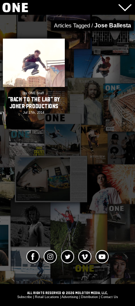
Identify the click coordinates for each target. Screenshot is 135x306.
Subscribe (24, 297)
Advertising (70, 297)
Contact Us (109, 297)
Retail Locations (47, 297)
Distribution (89, 297)
